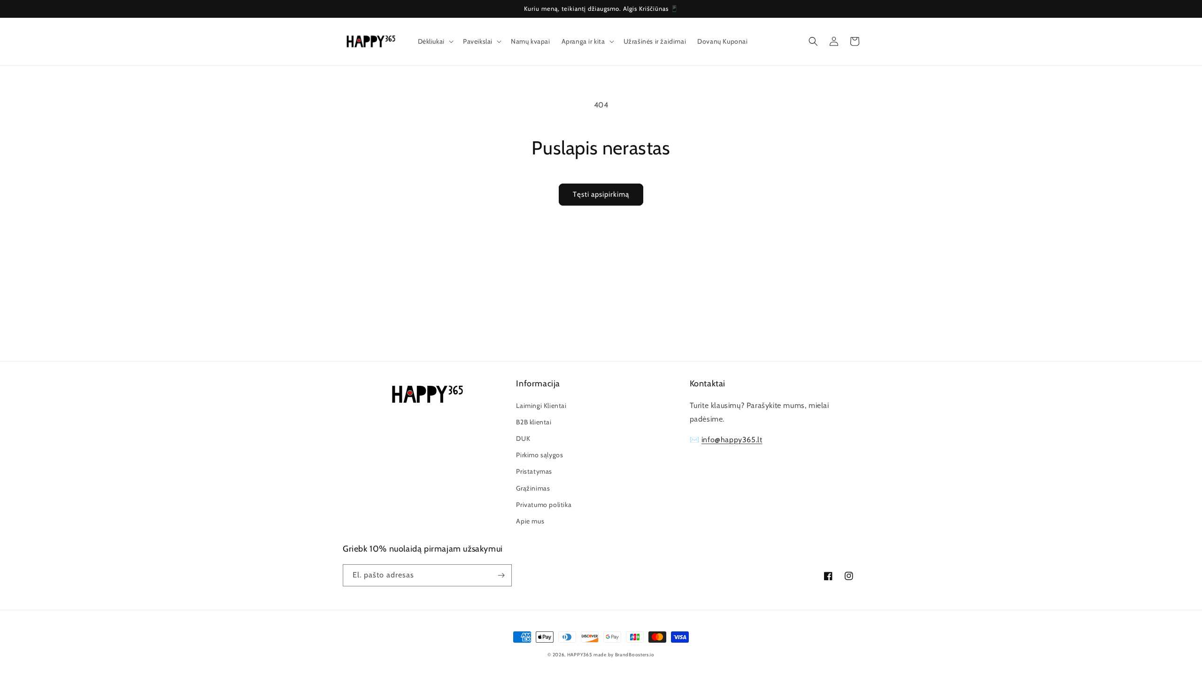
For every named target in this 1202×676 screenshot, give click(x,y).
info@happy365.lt (732, 439)
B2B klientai (533, 422)
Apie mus (530, 521)
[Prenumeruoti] (501, 575)
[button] (434, 41)
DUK (523, 438)
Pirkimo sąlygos (539, 455)
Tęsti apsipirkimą (601, 194)
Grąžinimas (533, 488)
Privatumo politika (543, 504)
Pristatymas (534, 471)
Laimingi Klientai (541, 405)
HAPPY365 (579, 655)
